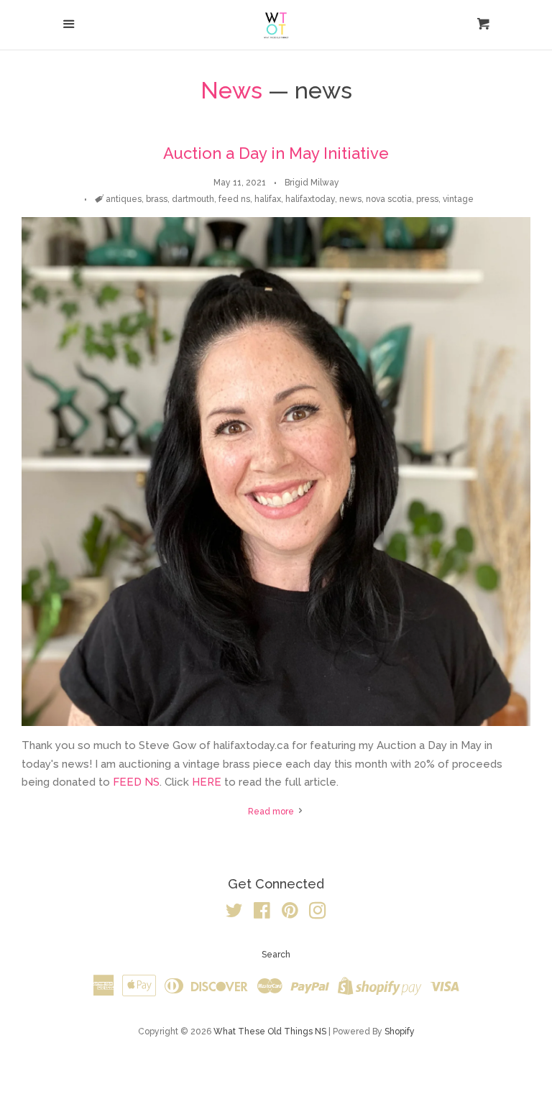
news (350, 199)
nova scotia (389, 199)
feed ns (234, 199)
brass (156, 199)
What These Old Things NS (269, 1031)
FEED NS (136, 782)
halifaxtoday (310, 199)
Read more (272, 812)
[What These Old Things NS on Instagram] (317, 913)
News (231, 90)
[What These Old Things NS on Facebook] (262, 913)
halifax (267, 199)
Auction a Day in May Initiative (276, 153)
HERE (206, 782)
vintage (458, 199)
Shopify (400, 1031)
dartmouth (193, 199)
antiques (124, 199)
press (427, 199)
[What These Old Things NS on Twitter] (234, 913)
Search (276, 955)
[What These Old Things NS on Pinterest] (290, 913)
